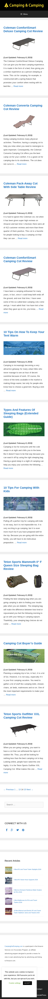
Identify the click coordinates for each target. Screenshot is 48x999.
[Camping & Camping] (24, 5)
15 (25, 789)
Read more (18, 86)
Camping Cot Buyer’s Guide (22, 643)
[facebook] (6, 830)
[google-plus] (12, 830)
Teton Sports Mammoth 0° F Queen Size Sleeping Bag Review (22, 565)
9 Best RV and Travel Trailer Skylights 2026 (27, 869)
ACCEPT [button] (27, 983)
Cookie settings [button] (15, 983)
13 (20, 789)
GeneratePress (40, 995)
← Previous (8, 789)
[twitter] (17, 830)
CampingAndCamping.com (14, 946)
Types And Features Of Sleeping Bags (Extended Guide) (20, 413)
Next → (30, 789)
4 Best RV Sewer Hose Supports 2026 (26, 880)
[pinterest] (23, 830)
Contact (39, 989)
